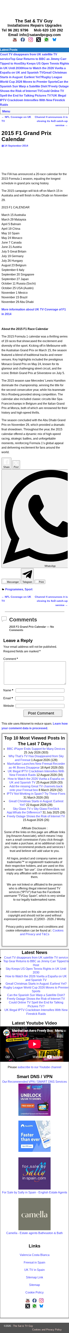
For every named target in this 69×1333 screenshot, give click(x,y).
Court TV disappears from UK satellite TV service (36, 957)
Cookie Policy (34, 1292)
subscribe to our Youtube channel (39, 1067)
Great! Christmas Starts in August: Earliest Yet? (36, 983)
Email (8, 698)
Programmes (14, 589)
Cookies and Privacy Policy (47, 1329)
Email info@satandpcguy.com (34, 35)
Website (8, 705)
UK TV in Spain (34, 1269)
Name (8, 690)
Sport (28, 589)
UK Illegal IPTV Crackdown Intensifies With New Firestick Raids (33, 100)
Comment (10, 658)
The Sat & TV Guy (23, 1326)
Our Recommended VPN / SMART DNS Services (34, 1081)
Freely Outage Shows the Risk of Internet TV (36, 998)
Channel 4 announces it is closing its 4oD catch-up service (51, 121)
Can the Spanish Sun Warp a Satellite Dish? (36, 995)
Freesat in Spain (34, 1262)
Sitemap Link (34, 1277)
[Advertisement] (34, 8)
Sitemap (34, 1284)
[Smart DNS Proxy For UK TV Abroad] (34, 1114)
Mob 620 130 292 (48, 30)
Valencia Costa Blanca (34, 1254)
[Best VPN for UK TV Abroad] (34, 1150)
